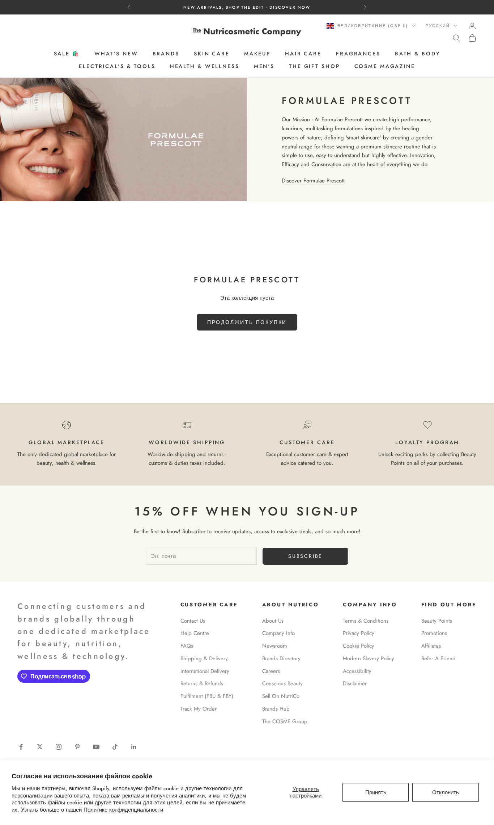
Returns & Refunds (201, 683)
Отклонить (445, 792)
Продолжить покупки (247, 322)
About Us (273, 621)
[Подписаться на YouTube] (96, 746)
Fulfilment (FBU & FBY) (206, 696)
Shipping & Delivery (204, 658)
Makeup (257, 54)
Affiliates (431, 646)
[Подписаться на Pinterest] (77, 746)
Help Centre (194, 633)
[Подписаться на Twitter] (39, 746)
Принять (375, 792)
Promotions (434, 633)
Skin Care (212, 54)
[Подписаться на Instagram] (58, 746)
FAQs (186, 646)
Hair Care (303, 54)
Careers (271, 671)
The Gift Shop (314, 66)
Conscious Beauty (282, 683)
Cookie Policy (358, 646)
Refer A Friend (438, 658)
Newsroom (274, 646)
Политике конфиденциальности (123, 810)
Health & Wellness (204, 66)
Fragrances (358, 54)
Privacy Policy (358, 633)
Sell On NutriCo (280, 696)
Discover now (289, 7)
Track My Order (198, 709)
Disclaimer (355, 683)
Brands (166, 54)
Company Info (278, 633)
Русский (438, 26)
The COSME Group (284, 721)
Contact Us (192, 621)
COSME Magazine (384, 66)
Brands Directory (281, 658)
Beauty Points (436, 621)
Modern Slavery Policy (368, 658)
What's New (116, 54)
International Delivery (204, 671)
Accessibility (357, 671)
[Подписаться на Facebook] (21, 746)
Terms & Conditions (365, 621)
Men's (264, 66)
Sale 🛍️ (67, 54)
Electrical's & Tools (117, 66)
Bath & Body (417, 54)
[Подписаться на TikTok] (115, 746)
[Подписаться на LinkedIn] (133, 746)
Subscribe (305, 556)
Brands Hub (276, 709)
